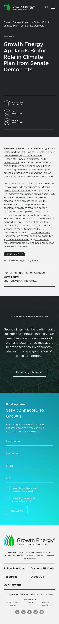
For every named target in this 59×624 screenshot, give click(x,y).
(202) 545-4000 (29, 600)
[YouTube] (41, 612)
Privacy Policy (29, 603)
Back (11, 36)
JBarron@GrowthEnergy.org (22, 280)
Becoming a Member (29, 372)
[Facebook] (29, 612)
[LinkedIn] (23, 612)
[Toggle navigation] (53, 7)
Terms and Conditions (46, 603)
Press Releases (14, 254)
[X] (17, 612)
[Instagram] (35, 612)
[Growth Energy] (19, 7)
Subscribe (16, 510)
